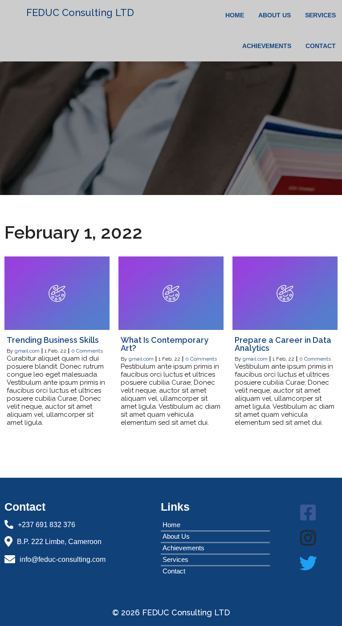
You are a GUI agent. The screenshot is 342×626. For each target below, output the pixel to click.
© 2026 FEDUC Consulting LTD (171, 612)
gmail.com (27, 351)
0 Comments (87, 351)
